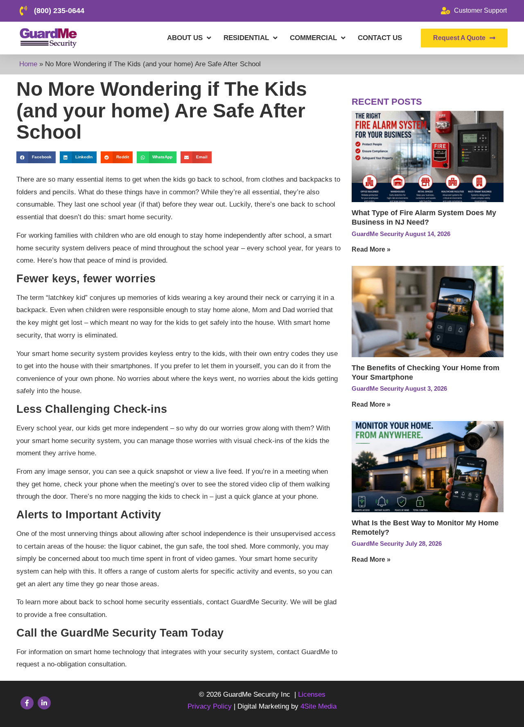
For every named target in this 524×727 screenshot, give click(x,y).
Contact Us (380, 38)
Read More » (371, 249)
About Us (185, 38)
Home (28, 64)
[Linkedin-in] (44, 702)
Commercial (313, 38)
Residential (246, 38)
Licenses (311, 694)
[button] (36, 157)
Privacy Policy (210, 706)
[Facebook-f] (27, 702)
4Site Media (318, 706)
